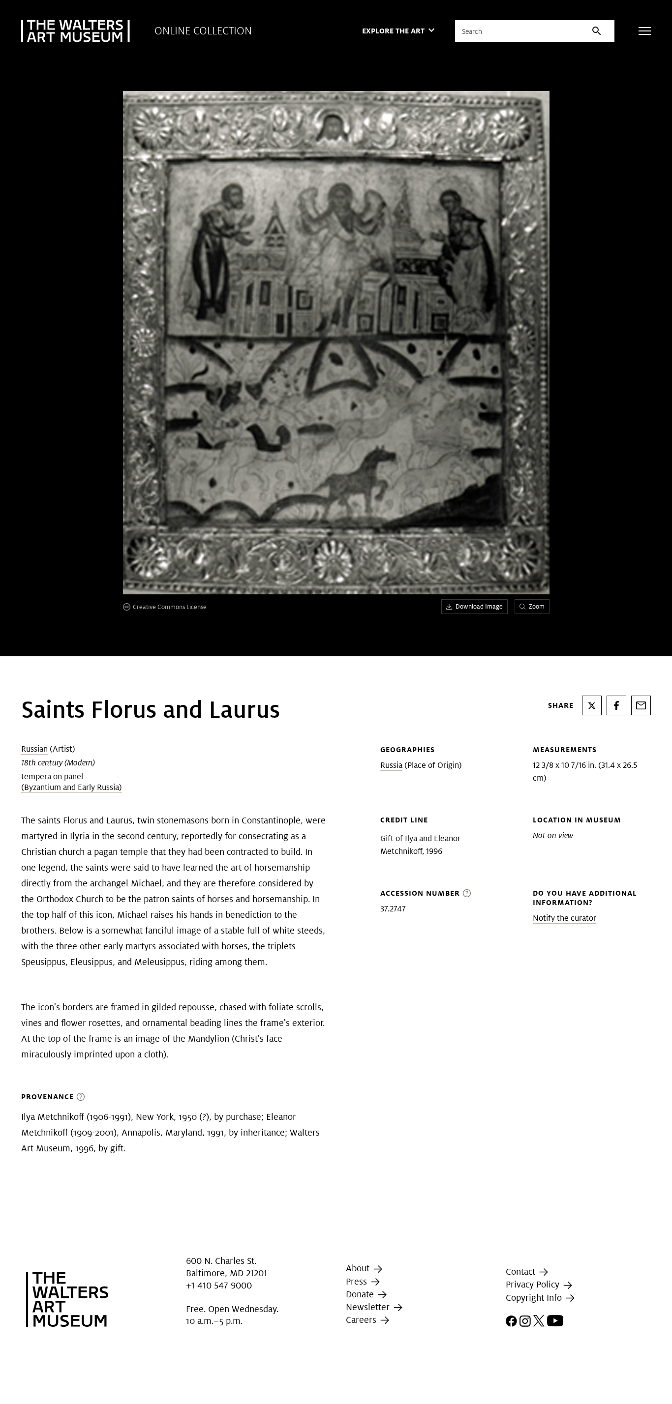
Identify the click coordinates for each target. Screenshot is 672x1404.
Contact (522, 1271)
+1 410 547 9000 (219, 1285)
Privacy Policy (534, 1284)
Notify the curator (564, 918)
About (359, 1268)
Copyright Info (535, 1297)
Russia (391, 765)
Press (357, 1281)
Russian (34, 749)
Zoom (537, 606)
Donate (361, 1294)
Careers (362, 1319)
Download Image (479, 606)
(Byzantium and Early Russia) (71, 787)
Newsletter (369, 1307)
